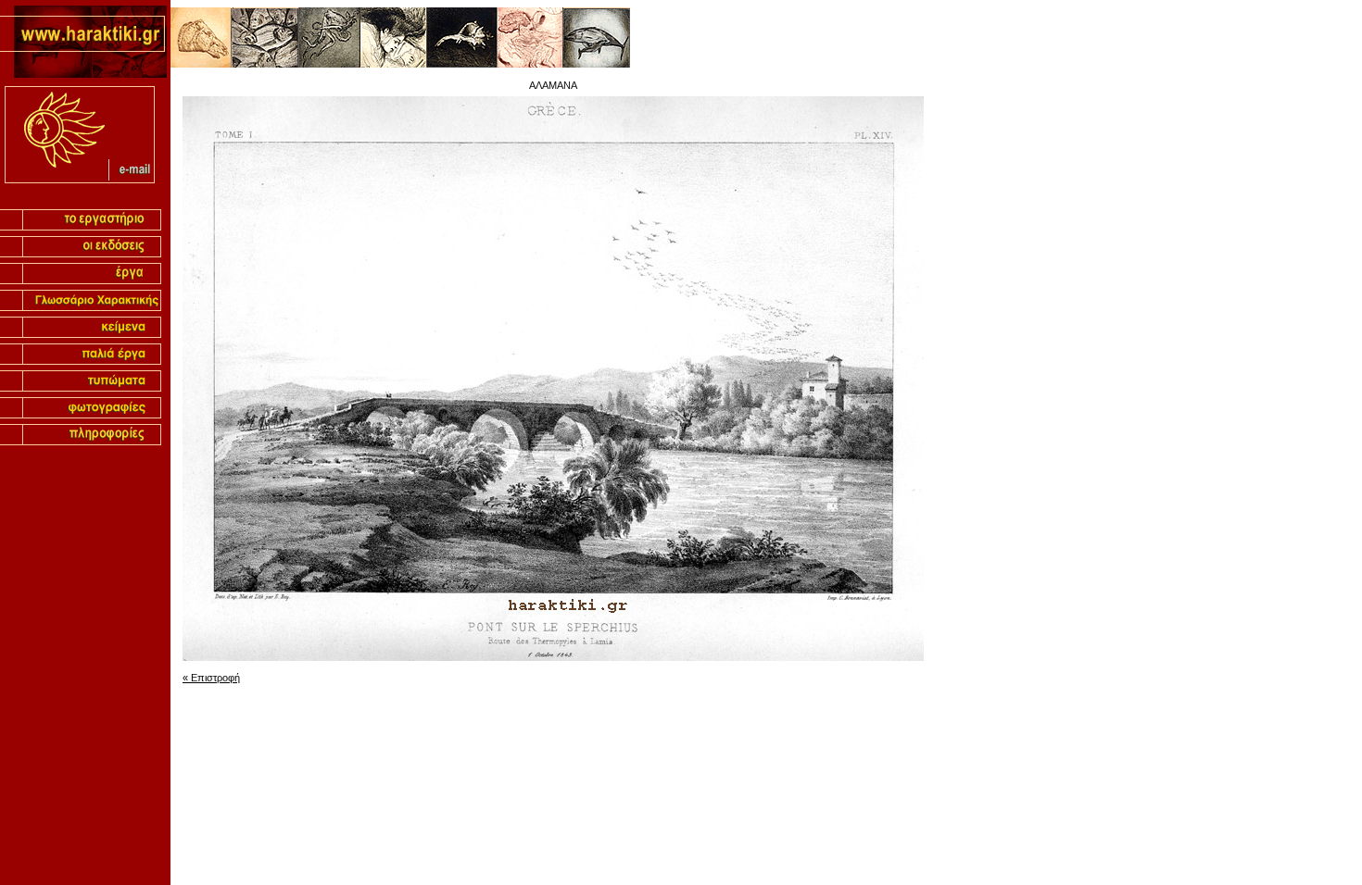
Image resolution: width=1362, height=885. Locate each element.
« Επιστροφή (211, 677)
